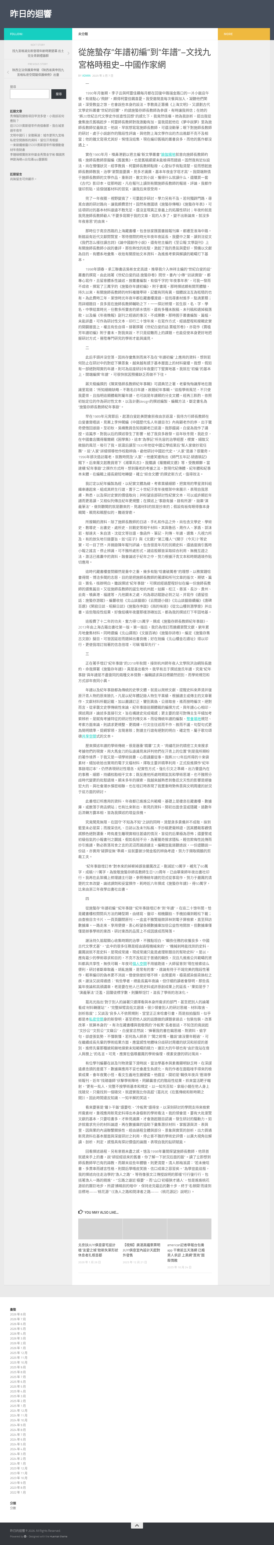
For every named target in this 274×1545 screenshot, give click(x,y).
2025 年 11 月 (18, 1357)
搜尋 (13, 87)
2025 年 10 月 (18, 1362)
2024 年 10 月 (18, 1420)
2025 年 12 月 (18, 1353)
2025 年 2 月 (18, 1401)
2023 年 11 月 (18, 1473)
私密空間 (96, 1019)
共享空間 (89, 736)
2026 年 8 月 (18, 1314)
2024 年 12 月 (18, 1410)
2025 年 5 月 (18, 1386)
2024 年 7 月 (18, 1435)
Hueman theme (58, 1536)
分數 (13, 1508)
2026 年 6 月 (18, 1324)
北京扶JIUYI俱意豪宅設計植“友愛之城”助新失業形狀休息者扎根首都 (98, 1250)
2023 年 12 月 (18, 1468)
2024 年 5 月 (18, 1444)
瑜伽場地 (168, 154)
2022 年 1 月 (18, 1492)
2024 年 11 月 (18, 1415)
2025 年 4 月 (18, 1391)
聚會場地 (194, 719)
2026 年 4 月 (18, 1333)
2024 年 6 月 (18, 1439)
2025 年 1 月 (18, 1406)
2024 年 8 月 (18, 1430)
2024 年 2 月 (18, 1459)
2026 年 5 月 (18, 1329)
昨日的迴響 (31, 14)
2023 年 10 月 (18, 1478)
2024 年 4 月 (18, 1449)
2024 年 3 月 (18, 1454)
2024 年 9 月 (18, 1425)
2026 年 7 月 (18, 1319)
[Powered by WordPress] (25, 1536)
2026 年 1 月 (18, 1348)
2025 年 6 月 (18, 1382)
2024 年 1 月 (18, 1463)
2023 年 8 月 (18, 1487)
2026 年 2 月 (18, 1343)
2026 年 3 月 (18, 1338)
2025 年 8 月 (18, 1372)
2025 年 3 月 (18, 1396)
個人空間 (139, 964)
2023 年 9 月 (18, 1483)
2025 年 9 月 (18, 1367)
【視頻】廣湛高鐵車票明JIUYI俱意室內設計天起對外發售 (141, 1250)
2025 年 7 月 (18, 1377)
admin (86, 75)
